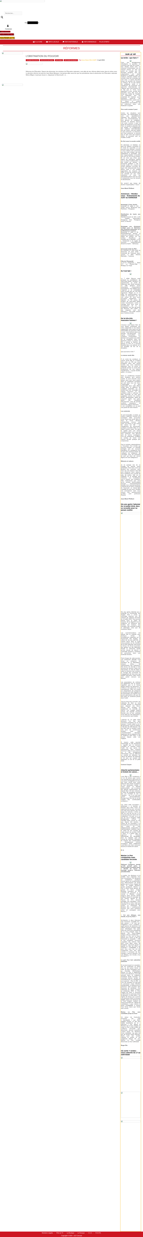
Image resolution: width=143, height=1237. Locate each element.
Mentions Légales (47, 1233)
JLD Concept (78, 1235)
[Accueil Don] (12, 98)
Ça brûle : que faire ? (129, 58)
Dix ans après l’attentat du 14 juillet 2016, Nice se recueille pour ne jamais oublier (130, 507)
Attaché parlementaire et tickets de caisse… (130, 771)
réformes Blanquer (71, 60)
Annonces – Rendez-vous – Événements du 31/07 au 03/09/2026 (130, 196)
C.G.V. (90, 1233)
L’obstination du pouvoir (42, 56)
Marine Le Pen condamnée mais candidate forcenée (129, 857)
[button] (38, 42)
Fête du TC (59, 1233)
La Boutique (70, 1233)
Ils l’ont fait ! (126, 271)
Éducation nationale (47, 60)
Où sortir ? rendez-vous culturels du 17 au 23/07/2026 (130, 1053)
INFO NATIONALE (71, 42)
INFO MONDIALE (89, 42)
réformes (59, 60)
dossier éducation (32, 60)
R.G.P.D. (98, 1233)
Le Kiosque (81, 1233)
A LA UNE (38, 42)
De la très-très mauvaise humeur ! (129, 319)
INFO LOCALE (53, 42)
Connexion (8, 29)
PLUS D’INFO (104, 42)
